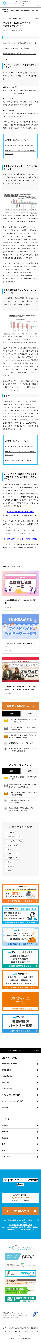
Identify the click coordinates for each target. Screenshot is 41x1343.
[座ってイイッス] (20, 1001)
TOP (3, 18)
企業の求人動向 (12, 18)
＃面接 (8, 862)
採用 (26, 1315)
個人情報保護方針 (14, 1317)
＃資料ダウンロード (13, 858)
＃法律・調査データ (13, 837)
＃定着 (8, 870)
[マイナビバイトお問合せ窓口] (20, 915)
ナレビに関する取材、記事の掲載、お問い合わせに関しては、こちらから (20, 1221)
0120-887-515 (15, 515)
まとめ (5, 59)
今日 (11, 714)
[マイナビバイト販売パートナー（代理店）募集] (20, 1023)
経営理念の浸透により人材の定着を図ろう (19, 145)
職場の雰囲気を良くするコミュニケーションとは (19, 54)
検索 (38, 5)
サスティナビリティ (18, 1315)
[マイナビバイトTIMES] (20, 958)
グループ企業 (6, 1317)
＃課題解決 (10, 832)
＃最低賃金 (10, 866)
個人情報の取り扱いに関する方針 (20, 1225)
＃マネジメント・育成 (14, 841)
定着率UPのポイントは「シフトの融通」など (18, 48)
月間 (30, 714)
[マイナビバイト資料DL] (20, 893)
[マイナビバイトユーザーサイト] (20, 979)
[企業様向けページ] (20, 936)
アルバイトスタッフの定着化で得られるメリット (19, 43)
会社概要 (5, 1315)
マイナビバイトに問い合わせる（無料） (20, 512)
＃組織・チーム (11, 853)
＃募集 (8, 849)
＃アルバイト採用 (12, 845)
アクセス (11, 1315)
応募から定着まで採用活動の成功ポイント (19, 460)
